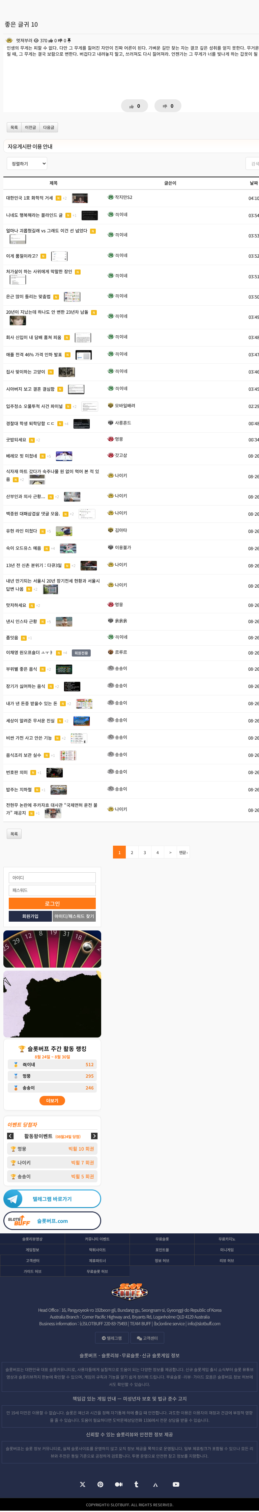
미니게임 (227, 1249)
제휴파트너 (97, 1260)
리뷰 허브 (227, 1260)
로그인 (52, 903)
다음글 (48, 127)
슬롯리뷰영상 (32, 1238)
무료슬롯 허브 (97, 1271)
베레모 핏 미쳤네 (21, 455)
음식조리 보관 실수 (23, 754)
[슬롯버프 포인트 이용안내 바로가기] (52, 1005)
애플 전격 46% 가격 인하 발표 (34, 354)
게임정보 (32, 1249)
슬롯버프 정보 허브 (233, 1377)
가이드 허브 (32, 1271)
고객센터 (32, 1260)
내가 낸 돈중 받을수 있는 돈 (31, 703)
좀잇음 (12, 637)
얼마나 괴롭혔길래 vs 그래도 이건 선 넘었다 (46, 230)
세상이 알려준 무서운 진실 (30, 720)
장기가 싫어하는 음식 (25, 686)
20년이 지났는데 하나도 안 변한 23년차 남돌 (47, 312)
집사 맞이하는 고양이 (25, 371)
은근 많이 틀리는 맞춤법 (28, 296)
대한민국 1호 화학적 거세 (29, 197)
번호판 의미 (17, 772)
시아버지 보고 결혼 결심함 (30, 388)
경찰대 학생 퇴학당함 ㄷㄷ (30, 423)
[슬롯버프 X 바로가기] (82, 1485)
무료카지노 (227, 1238)
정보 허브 (162, 1260)
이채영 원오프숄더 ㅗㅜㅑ (29, 652)
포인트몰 (162, 1249)
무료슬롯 (162, 1238)
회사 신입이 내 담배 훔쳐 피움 (33, 337)
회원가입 (30, 916)
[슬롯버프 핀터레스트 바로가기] (100, 1485)
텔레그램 (114, 1338)
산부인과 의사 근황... (25, 496)
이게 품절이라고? (22, 255)
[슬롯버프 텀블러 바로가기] (136, 1485)
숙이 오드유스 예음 (23, 548)
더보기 (52, 1100)
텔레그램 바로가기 (52, 1198)
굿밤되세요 (16, 439)
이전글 (30, 127)
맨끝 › (183, 852)
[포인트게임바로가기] (52, 949)
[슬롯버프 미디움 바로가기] (119, 1485)
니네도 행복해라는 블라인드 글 (34, 214)
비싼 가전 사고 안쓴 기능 (29, 737)
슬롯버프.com (52, 1220)
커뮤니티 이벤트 (97, 1238)
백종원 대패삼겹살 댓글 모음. (33, 513)
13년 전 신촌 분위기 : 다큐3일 (34, 565)
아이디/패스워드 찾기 (74, 916)
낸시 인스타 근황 (21, 621)
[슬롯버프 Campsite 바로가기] (155, 1485)
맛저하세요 (16, 605)
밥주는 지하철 (19, 789)
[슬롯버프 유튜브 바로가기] (176, 1485)
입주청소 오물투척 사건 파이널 (34, 406)
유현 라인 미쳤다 (21, 531)
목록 (14, 127)
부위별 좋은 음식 (21, 668)
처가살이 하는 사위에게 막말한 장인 (39, 271)
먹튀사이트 (97, 1249)
